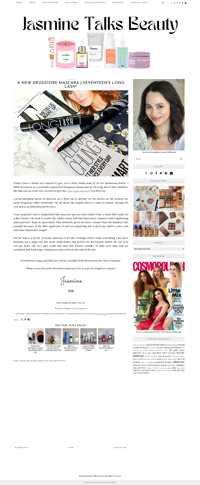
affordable (25, 361)
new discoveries (170, 359)
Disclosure (71, 2)
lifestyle (181, 352)
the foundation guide (163, 368)
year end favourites (141, 373)
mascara (49, 361)
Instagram (81, 308)
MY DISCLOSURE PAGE (101, 313)
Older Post (119, 448)
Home (19, 2)
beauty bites (159, 344)
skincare (179, 362)
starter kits (171, 365)
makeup (41, 361)
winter (153, 370)
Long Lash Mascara (78, 190)
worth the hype (178, 370)
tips (174, 367)
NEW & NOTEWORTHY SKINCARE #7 (71, 348)
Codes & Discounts (95, 2)
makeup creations (151, 356)
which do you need (141, 370)
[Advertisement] (159, 396)
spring (163, 365)
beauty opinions (172, 345)
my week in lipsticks (155, 359)
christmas (143, 347)
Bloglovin (69, 308)
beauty (34, 361)
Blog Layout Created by (100, 482)
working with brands (163, 370)
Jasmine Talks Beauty (95, 476)
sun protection (139, 368)
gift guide (173, 350)
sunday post (151, 368)
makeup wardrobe (178, 356)
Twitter (58, 308)
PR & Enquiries (50, 2)
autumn (149, 345)
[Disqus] (70, 404)
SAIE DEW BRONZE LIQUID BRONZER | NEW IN (35, 349)
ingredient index (159, 353)
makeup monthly (164, 356)
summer (180, 365)
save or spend (147, 362)
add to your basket (139, 345)
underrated (181, 368)
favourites (176, 347)
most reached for (140, 359)
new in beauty (60, 361)
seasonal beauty (163, 362)
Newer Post (22, 448)
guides (182, 350)
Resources (118, 2)
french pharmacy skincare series (156, 350)
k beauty (172, 353)
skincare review (140, 365)
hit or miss (146, 353)
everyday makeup (163, 347)
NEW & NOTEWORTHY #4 (106, 348)
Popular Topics (139, 2)
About (32, 2)
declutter (152, 348)
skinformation (153, 365)
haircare (137, 352)
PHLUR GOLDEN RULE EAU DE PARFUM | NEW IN (53, 348)
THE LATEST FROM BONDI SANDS (88, 348)
